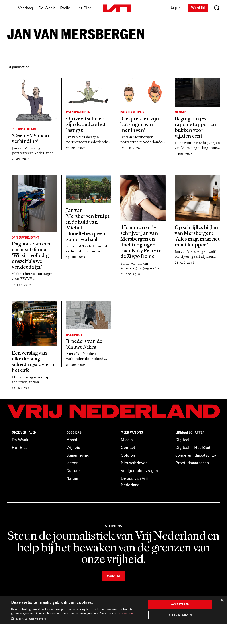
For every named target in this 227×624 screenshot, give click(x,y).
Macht (72, 439)
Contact (128, 447)
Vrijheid (73, 447)
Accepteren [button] (180, 604)
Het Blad (84, 8)
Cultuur (73, 470)
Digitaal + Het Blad (192, 447)
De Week (46, 8)
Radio (65, 8)
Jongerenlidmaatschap (195, 455)
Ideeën (72, 462)
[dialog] (113, 610)
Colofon (128, 455)
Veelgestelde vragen (139, 470)
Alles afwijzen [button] (180, 615)
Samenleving (77, 455)
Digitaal (182, 439)
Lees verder (125, 613)
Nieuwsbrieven (134, 462)
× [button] (222, 600)
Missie (127, 439)
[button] (77, 618)
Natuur (72, 478)
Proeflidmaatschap (192, 462)
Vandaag (25, 8)
